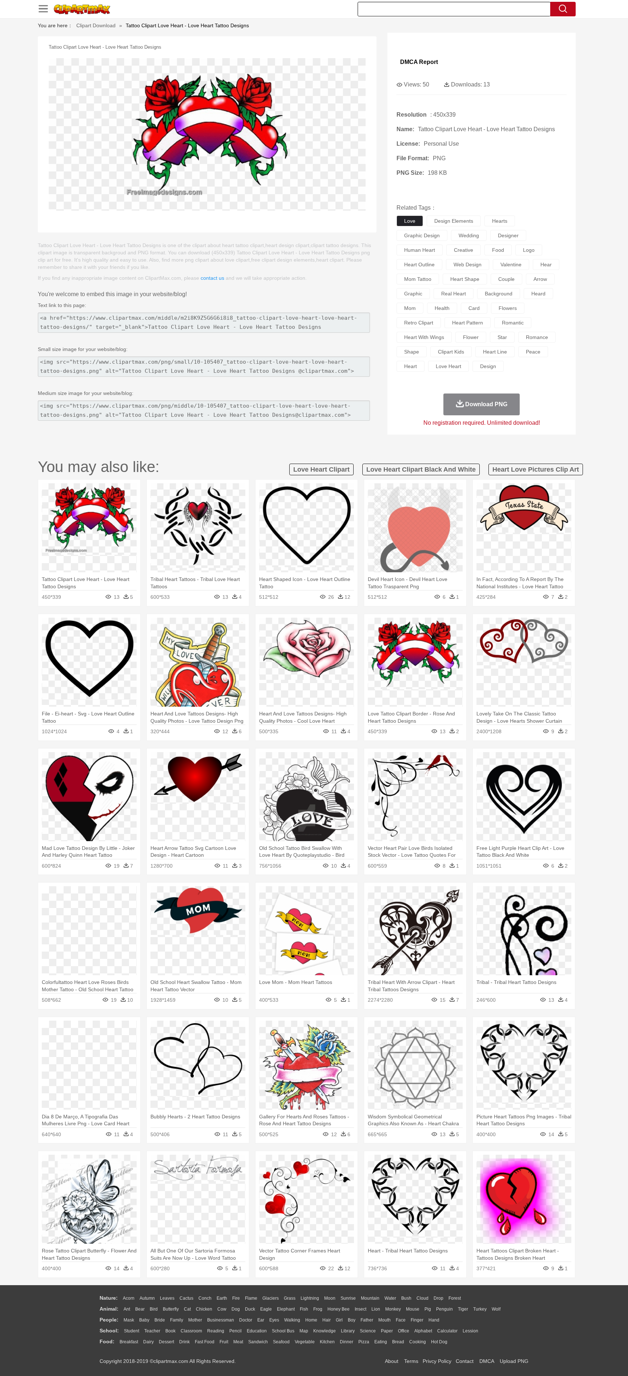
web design (468, 264)
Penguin (444, 1309)
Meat (238, 1341)
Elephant (286, 1309)
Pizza (363, 1341)
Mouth (384, 1320)
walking (292, 1320)
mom (410, 308)
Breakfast (129, 1341)
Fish (304, 1309)
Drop (438, 1298)
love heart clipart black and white (421, 469)
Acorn (128, 1298)
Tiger (463, 1309)
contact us (212, 278)
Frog (317, 1309)
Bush (406, 1298)
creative (463, 250)
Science (368, 1330)
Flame (251, 1298)
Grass (289, 1298)
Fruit (224, 1341)
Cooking (417, 1341)
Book (170, 1330)
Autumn (147, 1298)
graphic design (422, 235)
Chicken (204, 1309)
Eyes (274, 1320)
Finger (417, 1320)
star (502, 337)
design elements (453, 221)
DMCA (486, 1361)
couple (506, 279)
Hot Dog (439, 1341)
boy (351, 1320)
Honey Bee (338, 1309)
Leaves (167, 1298)
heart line (495, 352)
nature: (109, 1298)
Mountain (370, 1298)
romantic (513, 323)
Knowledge (324, 1330)
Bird (154, 1309)
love (409, 221)
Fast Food (204, 1341)
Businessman (220, 1320)
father (367, 1320)
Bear (140, 1309)
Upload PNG (514, 1361)
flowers (508, 308)
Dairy (148, 1341)
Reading (215, 1330)
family (176, 1320)
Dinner (346, 1341)
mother (195, 1320)
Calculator (447, 1330)
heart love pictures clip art (535, 469)
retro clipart (418, 323)
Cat (187, 1309)
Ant (127, 1309)
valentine (511, 264)
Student (131, 1330)
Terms (411, 1361)
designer (508, 235)
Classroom (191, 1330)
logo (529, 250)
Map (303, 1330)
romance (537, 337)
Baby (144, 1320)
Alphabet (423, 1330)
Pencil (235, 1330)
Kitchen (327, 1341)
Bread (398, 1341)
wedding (469, 235)
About (391, 1361)
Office (403, 1330)
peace (533, 352)
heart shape (464, 279)
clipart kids (451, 352)
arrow (540, 279)
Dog (236, 1309)
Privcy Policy (437, 1361)
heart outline (419, 264)
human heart (419, 250)
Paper (387, 1330)
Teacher (152, 1330)
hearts (499, 221)
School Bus (283, 1330)
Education (257, 1330)
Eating (380, 1341)
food (498, 250)
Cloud (422, 1298)
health (442, 308)
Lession (470, 1330)
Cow (221, 1309)
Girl (339, 1320)
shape (411, 352)
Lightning (310, 1298)
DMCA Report (419, 62)
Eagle (266, 1309)
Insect (360, 1309)
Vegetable (305, 1341)
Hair (326, 1320)
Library (348, 1330)
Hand (433, 1320)
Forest (454, 1298)
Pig (427, 1309)
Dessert (166, 1341)
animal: (109, 1309)
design (488, 366)
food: (107, 1341)
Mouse (412, 1309)
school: (109, 1330)
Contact (465, 1361)
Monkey (393, 1309)
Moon (329, 1298)
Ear (260, 1320)
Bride (159, 1320)
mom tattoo (417, 279)
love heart (448, 366)
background (498, 293)
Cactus (186, 1298)
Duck (250, 1309)
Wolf (496, 1309)
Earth (222, 1298)
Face (401, 1320)
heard (538, 293)
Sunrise (348, 1298)
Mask (129, 1320)
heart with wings (424, 337)
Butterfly (171, 1309)
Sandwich (258, 1341)
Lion (375, 1309)
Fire (236, 1298)
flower (471, 337)
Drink (184, 1341)
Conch (205, 1298)
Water (390, 1298)
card (474, 308)
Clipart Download (96, 25)
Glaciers (270, 1298)
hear (546, 264)
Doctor (245, 1320)
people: (109, 1320)
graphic (413, 293)
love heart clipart (321, 469)
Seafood (281, 1341)
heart (410, 366)
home (311, 1320)
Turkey (480, 1309)
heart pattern (467, 323)
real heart (453, 293)
